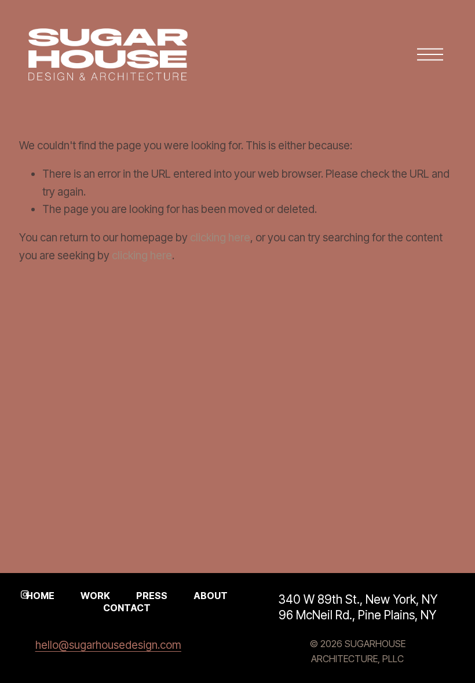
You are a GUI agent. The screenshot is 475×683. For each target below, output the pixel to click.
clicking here (220, 237)
